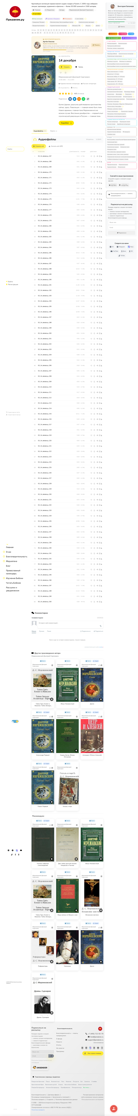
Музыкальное (121, 167)
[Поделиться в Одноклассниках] (79, 99)
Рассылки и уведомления (12, 589)
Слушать (67, 67)
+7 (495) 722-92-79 (95, 1034)
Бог (82, 1081)
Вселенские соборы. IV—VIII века (116, 76)
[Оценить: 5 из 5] (71, 94)
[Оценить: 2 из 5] (63, 94)
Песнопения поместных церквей (115, 144)
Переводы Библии (112, 53)
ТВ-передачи (126, 132)
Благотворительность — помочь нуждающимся (67, 1034)
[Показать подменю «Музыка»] (92, 26)
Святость (87, 1081)
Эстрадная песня (111, 149)
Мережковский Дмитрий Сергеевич (74, 77)
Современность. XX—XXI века (115, 84)
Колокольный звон (112, 142)
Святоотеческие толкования (126, 53)
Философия (119, 94)
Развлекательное (123, 164)
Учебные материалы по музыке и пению (117, 159)
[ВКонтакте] (8, 850)
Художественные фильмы (114, 132)
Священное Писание (38, 22)
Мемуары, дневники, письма (114, 109)
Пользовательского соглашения (92, 1100)
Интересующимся (111, 43)
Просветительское (112, 164)
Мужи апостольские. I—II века (115, 71)
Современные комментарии (114, 56)
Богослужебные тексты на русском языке (118, 64)
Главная (10, 547)
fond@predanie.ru (96, 1037)
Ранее (49, 631)
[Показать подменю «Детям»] (102, 26)
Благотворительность (16, 556)
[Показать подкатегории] (135, 53)
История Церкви (127, 96)
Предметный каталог (38, 25)
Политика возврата (38, 1100)
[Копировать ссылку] (88, 99)
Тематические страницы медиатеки (47, 1077)
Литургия (76, 1081)
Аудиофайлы (40, 131)
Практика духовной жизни (114, 89)
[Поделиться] (97, 156)
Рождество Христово (38, 1081)
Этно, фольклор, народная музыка (116, 152)
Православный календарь (13, 572)
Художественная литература (58, 25)
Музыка (88, 25)
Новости (59, 1042)
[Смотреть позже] (94, 156)
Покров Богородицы (38, 1087)
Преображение (65, 1087)
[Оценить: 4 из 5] (68, 94)
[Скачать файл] (101, 156)
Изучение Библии (14, 578)
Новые (34, 631)
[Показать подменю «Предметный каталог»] (47, 26)
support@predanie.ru (95, 1041)
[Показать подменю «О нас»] (4, 552)
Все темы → (87, 1087)
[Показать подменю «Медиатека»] (4, 561)
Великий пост (55, 1081)
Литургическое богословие (114, 96)
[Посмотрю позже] (51, 660)
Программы (60, 1051)
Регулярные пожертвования (41, 1097)
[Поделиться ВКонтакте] (70, 99)
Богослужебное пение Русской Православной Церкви (121, 139)
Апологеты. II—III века (113, 74)
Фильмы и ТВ (76, 25)
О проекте (50, 1100)
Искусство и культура (113, 101)
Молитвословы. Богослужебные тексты (61, 22)
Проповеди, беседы (129, 91)
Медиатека (11, 561)
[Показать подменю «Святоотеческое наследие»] (96, 22)
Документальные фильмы (114, 129)
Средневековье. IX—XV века (115, 79)
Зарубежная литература (123, 124)
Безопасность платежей (61, 1097)
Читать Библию (13, 583)
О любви (94, 1081)
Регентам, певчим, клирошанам (115, 48)
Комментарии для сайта (94, 647)
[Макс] (16, 850)
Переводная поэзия (125, 121)
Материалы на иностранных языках (116, 116)
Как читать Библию (70, 1085)
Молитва (68, 1081)
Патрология (128, 94)
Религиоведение (130, 99)
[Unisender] (40, 1067)
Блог (8, 566)
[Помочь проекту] (113, 1108)
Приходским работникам (113, 46)
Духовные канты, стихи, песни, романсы (117, 154)
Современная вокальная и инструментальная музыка (121, 157)
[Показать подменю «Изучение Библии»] (4, 578)
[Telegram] (12, 850)
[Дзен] (15, 855)
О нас (8, 552)
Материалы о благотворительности (116, 114)
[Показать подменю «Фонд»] (4, 556)
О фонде (59, 1039)
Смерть (60, 1085)
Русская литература (112, 121)
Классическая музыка (113, 147)
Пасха (48, 1081)
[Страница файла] (99, 156)
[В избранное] (61, 73)
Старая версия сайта (14, 412)
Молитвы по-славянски (125, 61)
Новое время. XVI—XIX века (114, 81)
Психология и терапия (127, 111)
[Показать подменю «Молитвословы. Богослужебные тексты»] (75, 22)
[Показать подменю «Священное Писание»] (47, 22)
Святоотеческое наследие (86, 22)
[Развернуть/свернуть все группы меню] (7, 544)
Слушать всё (39, 146)
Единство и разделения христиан (116, 99)
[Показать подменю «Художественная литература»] (69, 26)
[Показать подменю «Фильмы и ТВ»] (82, 26)
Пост (62, 1081)
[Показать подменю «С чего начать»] (85, 19)
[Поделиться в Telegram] (74, 99)
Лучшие (41, 631)
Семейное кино (111, 134)
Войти (10, 281)
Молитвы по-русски (112, 61)
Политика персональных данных (66, 1100)
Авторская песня (124, 147)
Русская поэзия (111, 124)
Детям (98, 25)
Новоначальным (122, 43)
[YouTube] (21, 850)
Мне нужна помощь (94, 1053)
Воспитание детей (51, 1085)
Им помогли (60, 1048)
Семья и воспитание (112, 111)
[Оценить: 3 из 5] (66, 94)
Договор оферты (53, 1095)
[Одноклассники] (18, 855)
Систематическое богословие (114, 91)
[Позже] (66, 73)
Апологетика (110, 94)
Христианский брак (38, 1085)
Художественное (111, 167)
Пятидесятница (77, 1087)
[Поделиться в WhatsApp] (83, 99)
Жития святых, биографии (114, 106)
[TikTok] (11, 855)
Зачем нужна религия (85, 1085)
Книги (53, 131)
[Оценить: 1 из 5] (60, 94)
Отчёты (58, 1045)
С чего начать (79, 19)
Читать (80, 67)
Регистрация (13, 284)
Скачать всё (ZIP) (57, 146)
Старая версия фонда (14, 414)
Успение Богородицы (52, 1087)
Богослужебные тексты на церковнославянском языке (121, 66)
